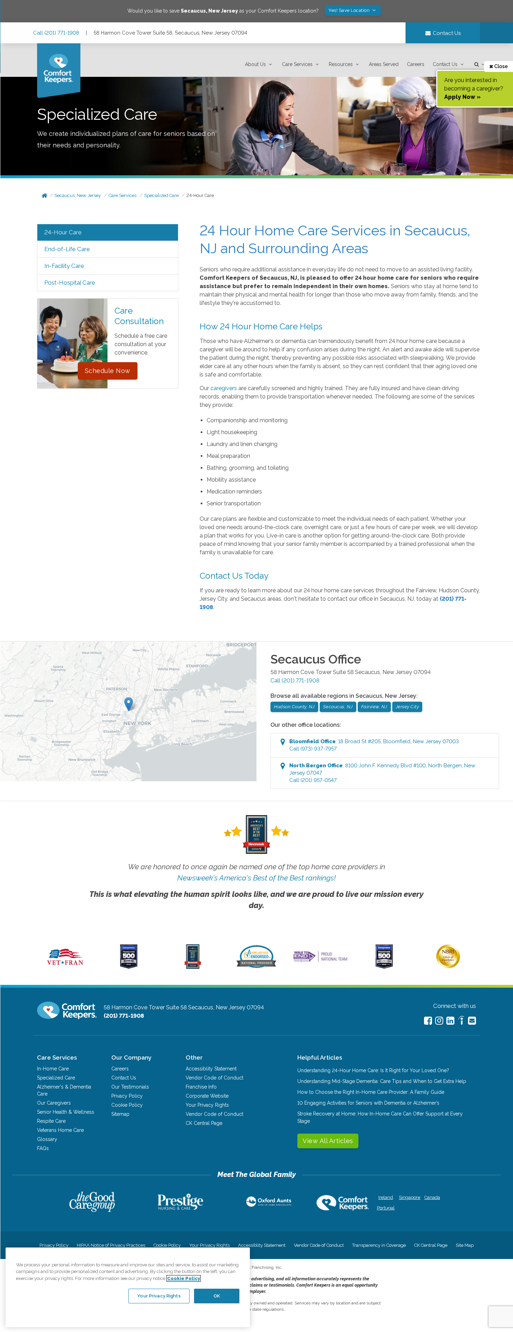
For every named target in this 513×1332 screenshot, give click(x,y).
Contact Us (445, 64)
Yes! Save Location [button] (349, 10)
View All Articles (328, 1140)
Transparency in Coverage (379, 1245)
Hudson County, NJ (294, 706)
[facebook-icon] (428, 1020)
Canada (432, 1197)
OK (217, 1295)
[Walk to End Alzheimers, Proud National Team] (320, 962)
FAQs (43, 1148)
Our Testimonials (130, 1087)
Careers (415, 64)
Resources (341, 64)
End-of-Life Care (67, 249)
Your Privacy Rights (207, 1105)
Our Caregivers (54, 1103)
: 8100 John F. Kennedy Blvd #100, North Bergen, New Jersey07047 (382, 772)
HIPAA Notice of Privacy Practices (111, 1245)
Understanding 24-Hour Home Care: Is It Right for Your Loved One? (373, 1070)
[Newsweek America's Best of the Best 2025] (192, 967)
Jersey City (407, 706)
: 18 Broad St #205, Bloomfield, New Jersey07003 (374, 745)
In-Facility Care (64, 265)
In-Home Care (53, 1068)
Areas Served (384, 64)
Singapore (409, 1197)
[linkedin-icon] (450, 1020)
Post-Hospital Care (69, 282)
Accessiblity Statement (211, 1068)
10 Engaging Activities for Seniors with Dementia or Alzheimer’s (368, 1103)
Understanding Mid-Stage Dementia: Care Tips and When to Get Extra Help (381, 1081)
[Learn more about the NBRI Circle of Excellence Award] (448, 966)
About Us (255, 64)
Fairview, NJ (374, 706)
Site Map (465, 1245)
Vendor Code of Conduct (214, 1078)
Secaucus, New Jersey (77, 195)
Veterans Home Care (60, 1130)
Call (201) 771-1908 (56, 33)
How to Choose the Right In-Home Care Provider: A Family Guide (370, 1092)
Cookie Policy (127, 1105)
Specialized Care (161, 195)
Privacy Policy (127, 1096)
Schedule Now (108, 370)
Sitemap (120, 1114)
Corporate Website (207, 1096)
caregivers (223, 388)
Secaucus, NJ (338, 706)
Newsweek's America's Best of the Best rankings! (256, 877)
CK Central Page (204, 1123)
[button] (259, 64)
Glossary (47, 1139)
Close (500, 66)
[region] (128, 1287)
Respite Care (51, 1121)
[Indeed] (461, 1021)
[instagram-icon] (439, 1020)
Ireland (385, 1197)
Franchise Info (201, 1087)
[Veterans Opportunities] (65, 967)
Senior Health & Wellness (65, 1112)
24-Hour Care (200, 195)
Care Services (297, 64)
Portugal (386, 1207)
